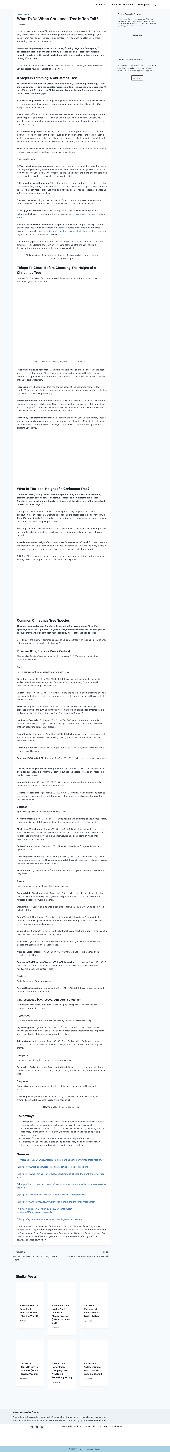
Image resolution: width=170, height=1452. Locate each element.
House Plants (23, 14)
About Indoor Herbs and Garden (76, 1426)
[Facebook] (37, 1427)
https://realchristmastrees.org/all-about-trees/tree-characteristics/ (53, 1194)
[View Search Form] (155, 5)
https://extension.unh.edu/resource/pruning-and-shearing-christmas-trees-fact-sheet (62, 1160)
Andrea (22, 25)
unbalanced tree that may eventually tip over (68, 231)
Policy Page (117, 1426)
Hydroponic (144, 4)
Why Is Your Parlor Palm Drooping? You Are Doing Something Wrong (62, 1370)
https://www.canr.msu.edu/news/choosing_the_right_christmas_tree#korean (57, 1202)
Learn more (138, 26)
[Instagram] (42, 1427)
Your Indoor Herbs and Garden (88, 1449)
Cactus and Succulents (122, 4)
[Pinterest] (32, 1427)
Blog (94, 1426)
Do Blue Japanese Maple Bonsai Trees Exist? (89, 1254)
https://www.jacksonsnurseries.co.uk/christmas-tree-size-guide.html (54, 1167)
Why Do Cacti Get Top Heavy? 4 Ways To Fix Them (35, 1256)
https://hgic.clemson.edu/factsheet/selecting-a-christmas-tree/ (51, 1219)
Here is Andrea (104, 1426)
